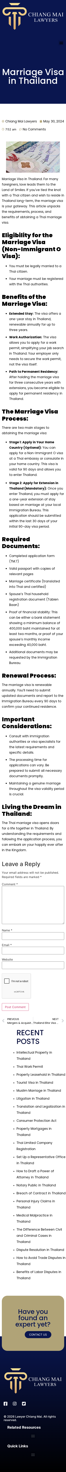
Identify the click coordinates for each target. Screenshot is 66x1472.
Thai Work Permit (29, 1066)
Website (7, 959)
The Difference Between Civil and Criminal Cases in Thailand (39, 1235)
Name (7, 930)
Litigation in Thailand (33, 1098)
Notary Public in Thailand (36, 1185)
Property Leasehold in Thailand (40, 1074)
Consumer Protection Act (36, 1121)
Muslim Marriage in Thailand (38, 1090)
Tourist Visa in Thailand (34, 1082)
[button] (61, 43)
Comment (10, 884)
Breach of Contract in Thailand (41, 1193)
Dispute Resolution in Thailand (40, 1250)
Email (7, 944)
